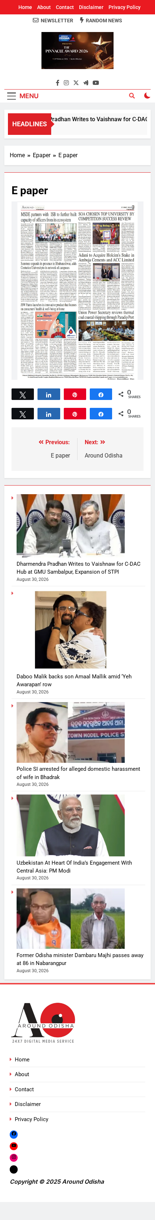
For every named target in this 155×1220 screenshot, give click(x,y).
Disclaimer (91, 7)
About (44, 7)
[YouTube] (14, 1146)
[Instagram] (14, 1157)
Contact (65, 7)
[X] (14, 1169)
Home (25, 7)
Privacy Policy (124, 7)
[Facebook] (14, 1134)
